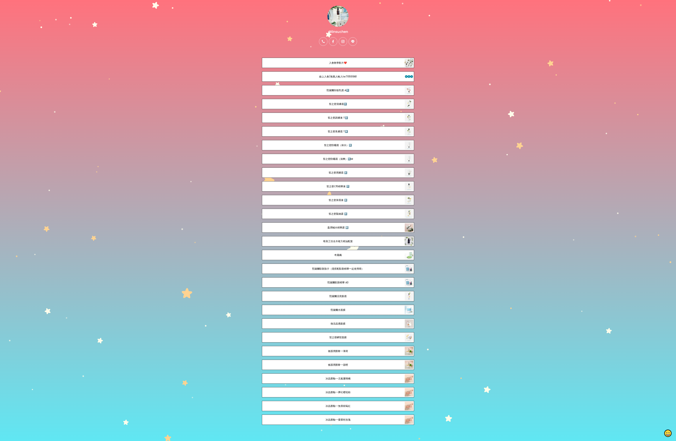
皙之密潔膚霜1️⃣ (338, 104)
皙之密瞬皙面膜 (338, 337)
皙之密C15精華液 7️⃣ (338, 186)
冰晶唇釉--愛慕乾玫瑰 (338, 419)
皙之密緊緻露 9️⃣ (338, 214)
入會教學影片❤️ (338, 63)
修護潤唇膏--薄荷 (338, 351)
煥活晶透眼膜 (338, 323)
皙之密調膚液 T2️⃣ (338, 117)
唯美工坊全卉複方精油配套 (338, 241)
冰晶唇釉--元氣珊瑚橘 (338, 378)
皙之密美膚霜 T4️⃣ (338, 131)
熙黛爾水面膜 (338, 310)
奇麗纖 (338, 255)
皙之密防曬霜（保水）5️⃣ (338, 145)
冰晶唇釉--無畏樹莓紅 (338, 406)
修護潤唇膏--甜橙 (338, 365)
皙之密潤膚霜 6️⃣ (338, 172)
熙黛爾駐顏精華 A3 (337, 282)
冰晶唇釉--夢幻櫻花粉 (338, 392)
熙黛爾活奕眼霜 (338, 296)
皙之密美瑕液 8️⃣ (338, 200)
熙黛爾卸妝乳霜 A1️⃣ (338, 90)
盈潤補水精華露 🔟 (338, 227)
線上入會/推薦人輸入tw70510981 (338, 76)
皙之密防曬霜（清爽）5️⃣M (338, 159)
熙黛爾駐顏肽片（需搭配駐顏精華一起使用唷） (338, 268)
